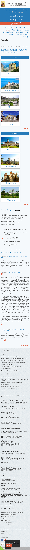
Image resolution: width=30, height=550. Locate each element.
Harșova (26, 34)
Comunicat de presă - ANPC (7, 516)
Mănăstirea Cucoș (7, 32)
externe (15, 57)
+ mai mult (26, 128)
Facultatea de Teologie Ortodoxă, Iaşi (10, 356)
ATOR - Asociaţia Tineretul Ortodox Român (11, 366)
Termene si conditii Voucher (7, 527)
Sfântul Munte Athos (11, 90)
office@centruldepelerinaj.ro (13, 416)
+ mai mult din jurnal (24, 345)
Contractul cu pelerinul (6, 522)
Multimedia (19, 12)
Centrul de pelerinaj (6, 368)
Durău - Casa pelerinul (6, 373)
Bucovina (11, 150)
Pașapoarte (3, 518)
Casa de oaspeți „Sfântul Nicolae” (9, 393)
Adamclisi (12, 34)
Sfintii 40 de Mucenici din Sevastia (12, 241)
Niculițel (7, 30)
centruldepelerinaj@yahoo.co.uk (14, 415)
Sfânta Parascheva (5, 375)
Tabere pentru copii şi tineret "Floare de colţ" (12, 382)
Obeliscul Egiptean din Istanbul (11, 245)
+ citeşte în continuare (22, 226)
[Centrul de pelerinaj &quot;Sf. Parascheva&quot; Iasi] (14, 6)
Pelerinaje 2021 (6, 210)
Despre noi (7, 10)
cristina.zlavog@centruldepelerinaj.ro (15, 458)
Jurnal (11, 12)
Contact (25, 10)
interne (15, 133)
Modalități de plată (5, 520)
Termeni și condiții (5, 524)
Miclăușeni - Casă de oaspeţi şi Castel (10, 370)
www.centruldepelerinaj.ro (12, 417)
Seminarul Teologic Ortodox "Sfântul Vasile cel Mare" (14, 360)
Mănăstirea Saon (9, 28)
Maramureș (11, 166)
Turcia (10, 107)
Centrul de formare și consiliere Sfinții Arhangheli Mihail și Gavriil (14, 379)
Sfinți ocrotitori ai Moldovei (7, 377)
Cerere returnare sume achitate (8, 514)
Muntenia (11, 200)
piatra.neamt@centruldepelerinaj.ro (15, 436)
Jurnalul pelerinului (11, 253)
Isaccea (19, 34)
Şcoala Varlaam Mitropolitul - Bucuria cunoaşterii (13, 362)
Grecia (11, 74)
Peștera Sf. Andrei (17, 30)
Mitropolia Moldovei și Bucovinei (9, 354)
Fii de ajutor (4, 391)
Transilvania (11, 183)
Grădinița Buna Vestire (6, 364)
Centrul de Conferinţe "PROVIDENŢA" (10, 386)
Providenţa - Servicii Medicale (8, 388)
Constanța (25, 37)
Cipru (11, 124)
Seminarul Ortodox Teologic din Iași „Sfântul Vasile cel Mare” (14, 395)
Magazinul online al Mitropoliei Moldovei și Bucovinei (14, 358)
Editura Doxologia (5, 384)
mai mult (8, 548)
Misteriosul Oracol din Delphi (11, 238)
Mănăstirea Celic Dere (22, 32)
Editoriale (16, 10)
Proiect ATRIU (4, 531)
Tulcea (27, 30)
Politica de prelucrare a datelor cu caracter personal (13, 529)
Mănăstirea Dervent (22, 28)
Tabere (2, 533)
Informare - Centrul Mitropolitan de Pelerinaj (12, 512)
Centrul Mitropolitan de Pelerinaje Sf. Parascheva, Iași (12, 461)
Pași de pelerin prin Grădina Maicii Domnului (15, 229)
